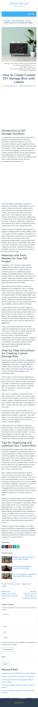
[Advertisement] (19, 109)
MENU (33, 14)
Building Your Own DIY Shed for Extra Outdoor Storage (23, 558)
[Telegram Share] (14, 546)
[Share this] (3, 546)
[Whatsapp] (18, 546)
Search (4, 657)
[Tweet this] (6, 546)
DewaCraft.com (19, 3)
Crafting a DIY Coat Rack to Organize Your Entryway (22, 567)
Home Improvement (14, 584)
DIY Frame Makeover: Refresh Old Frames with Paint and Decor (24, 575)
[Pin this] (10, 546)
